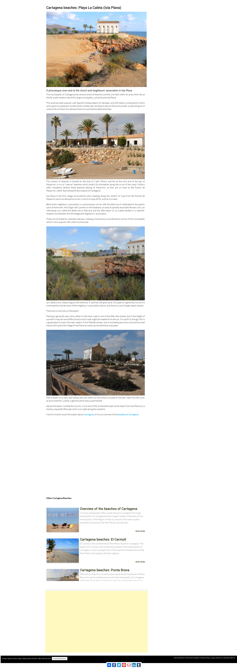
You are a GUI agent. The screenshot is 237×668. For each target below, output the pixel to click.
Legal (213, 658)
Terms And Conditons (192, 658)
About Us (219, 658)
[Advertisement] (96, 622)
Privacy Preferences (59, 658)
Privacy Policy (205, 658)
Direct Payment (179, 658)
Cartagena (89, 414)
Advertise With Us (229, 658)
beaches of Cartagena (128, 414)
